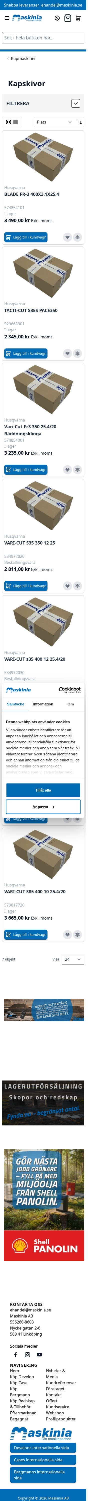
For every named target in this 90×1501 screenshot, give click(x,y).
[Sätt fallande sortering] (79, 122)
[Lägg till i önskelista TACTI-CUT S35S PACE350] (67, 353)
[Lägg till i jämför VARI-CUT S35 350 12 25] (77, 585)
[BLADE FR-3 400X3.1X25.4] (43, 157)
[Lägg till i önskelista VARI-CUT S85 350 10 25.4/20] (67, 818)
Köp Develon (22, 1376)
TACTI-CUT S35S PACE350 (31, 310)
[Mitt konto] (57, 18)
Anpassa (40, 806)
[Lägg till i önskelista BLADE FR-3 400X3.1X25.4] (67, 237)
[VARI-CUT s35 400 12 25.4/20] (43, 621)
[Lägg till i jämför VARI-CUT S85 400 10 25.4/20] (77, 934)
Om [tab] (71, 704)
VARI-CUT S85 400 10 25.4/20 (35, 891)
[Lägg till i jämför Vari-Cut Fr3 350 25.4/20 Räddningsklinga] (77, 469)
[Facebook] (15, 1354)
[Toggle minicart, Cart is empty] (78, 18)
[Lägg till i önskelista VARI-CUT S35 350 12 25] (67, 585)
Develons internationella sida (41, 1448)
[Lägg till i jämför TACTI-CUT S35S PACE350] (77, 353)
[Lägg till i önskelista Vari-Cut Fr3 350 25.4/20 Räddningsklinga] (67, 469)
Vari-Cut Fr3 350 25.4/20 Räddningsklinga (30, 430)
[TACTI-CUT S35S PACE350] (43, 273)
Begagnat (19, 1419)
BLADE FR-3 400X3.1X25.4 (31, 194)
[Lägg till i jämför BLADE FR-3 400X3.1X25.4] (77, 237)
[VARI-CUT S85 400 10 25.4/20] (43, 854)
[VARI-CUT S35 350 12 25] (43, 505)
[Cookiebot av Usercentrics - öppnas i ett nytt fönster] (60, 690)
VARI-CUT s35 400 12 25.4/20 (34, 659)
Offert (52, 1401)
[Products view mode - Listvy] (15, 122)
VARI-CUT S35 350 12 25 (29, 543)
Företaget (55, 1389)
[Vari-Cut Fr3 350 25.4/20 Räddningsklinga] (43, 389)
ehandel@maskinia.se (61, 5)
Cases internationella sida (38, 1460)
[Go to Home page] (27, 18)
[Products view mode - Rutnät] (9, 122)
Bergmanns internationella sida (39, 1475)
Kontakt (53, 1395)
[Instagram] (27, 1354)
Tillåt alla (43, 790)
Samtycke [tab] (15, 704)
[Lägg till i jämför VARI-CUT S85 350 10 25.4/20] (77, 818)
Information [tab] (43, 704)
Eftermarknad (23, 1413)
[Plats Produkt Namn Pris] (54, 122)
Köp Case (19, 1383)
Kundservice (57, 1407)
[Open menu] (7, 18)
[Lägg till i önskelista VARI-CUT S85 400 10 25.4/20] (67, 934)
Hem (14, 1370)
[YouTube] (39, 1354)
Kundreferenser (61, 1383)
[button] (43, 103)
